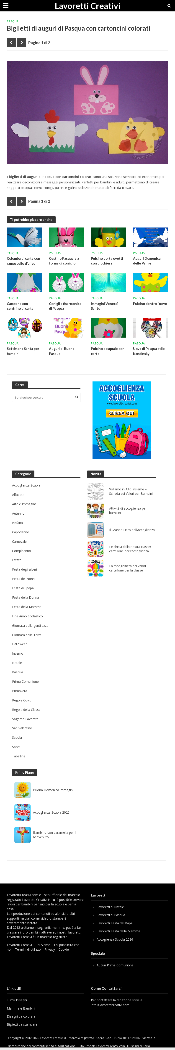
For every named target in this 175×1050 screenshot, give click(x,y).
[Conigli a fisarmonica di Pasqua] (66, 282)
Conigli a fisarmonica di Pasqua (65, 306)
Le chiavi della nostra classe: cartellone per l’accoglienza (130, 549)
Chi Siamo (43, 945)
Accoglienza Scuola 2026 (51, 812)
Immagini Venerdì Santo (104, 306)
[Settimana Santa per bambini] (24, 327)
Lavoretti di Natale (110, 907)
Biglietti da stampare (22, 1024)
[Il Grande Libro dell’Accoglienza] (95, 530)
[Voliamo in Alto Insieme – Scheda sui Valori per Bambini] (95, 491)
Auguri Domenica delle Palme (147, 260)
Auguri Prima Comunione (115, 965)
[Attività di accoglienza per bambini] (95, 511)
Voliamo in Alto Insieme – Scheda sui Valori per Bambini (131, 491)
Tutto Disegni (17, 1000)
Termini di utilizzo (28, 949)
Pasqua (12, 21)
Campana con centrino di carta (20, 306)
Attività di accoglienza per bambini (128, 510)
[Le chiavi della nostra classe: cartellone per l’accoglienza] (95, 549)
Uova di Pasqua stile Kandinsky (149, 350)
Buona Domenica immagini (53, 790)
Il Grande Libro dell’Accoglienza (132, 530)
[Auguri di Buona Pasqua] (66, 327)
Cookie (64, 949)
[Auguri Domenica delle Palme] (150, 236)
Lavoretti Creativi (88, 5)
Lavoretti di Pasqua (111, 915)
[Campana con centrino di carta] (24, 282)
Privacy (49, 949)
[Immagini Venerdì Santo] (108, 282)
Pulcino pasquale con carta (107, 350)
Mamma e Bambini (21, 1008)
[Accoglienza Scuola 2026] (22, 812)
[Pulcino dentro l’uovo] (150, 282)
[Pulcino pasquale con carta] (108, 327)
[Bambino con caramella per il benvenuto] (22, 835)
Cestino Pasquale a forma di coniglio (64, 260)
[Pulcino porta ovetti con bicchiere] (108, 236)
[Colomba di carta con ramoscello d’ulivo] (24, 236)
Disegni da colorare (21, 1016)
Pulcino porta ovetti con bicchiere (107, 260)
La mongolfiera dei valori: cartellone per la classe (128, 568)
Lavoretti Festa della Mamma (118, 931)
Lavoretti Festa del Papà (115, 923)
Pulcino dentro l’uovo (150, 304)
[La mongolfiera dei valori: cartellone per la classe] (95, 568)
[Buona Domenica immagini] (22, 790)
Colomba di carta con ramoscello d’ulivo (23, 260)
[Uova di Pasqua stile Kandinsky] (150, 327)
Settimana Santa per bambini (23, 350)
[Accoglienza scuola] (122, 420)
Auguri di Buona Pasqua (61, 350)
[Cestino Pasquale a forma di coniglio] (66, 236)
